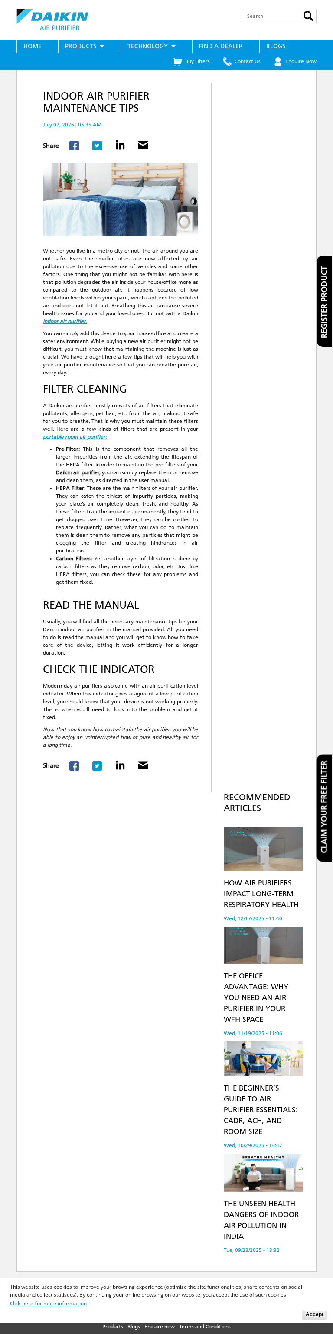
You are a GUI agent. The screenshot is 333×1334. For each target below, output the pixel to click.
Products (80, 46)
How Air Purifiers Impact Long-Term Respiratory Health (261, 893)
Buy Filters (197, 61)
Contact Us (248, 61)
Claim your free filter (324, 807)
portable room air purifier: (75, 437)
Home (32, 46)
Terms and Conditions (205, 1327)
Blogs (275, 46)
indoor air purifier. (65, 321)
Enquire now (159, 1327)
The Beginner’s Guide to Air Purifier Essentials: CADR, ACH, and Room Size (261, 1110)
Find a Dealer (221, 46)
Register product (324, 302)
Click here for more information (48, 1304)
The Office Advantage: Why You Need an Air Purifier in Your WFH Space (256, 997)
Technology (147, 46)
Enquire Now (301, 61)
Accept (314, 1314)
